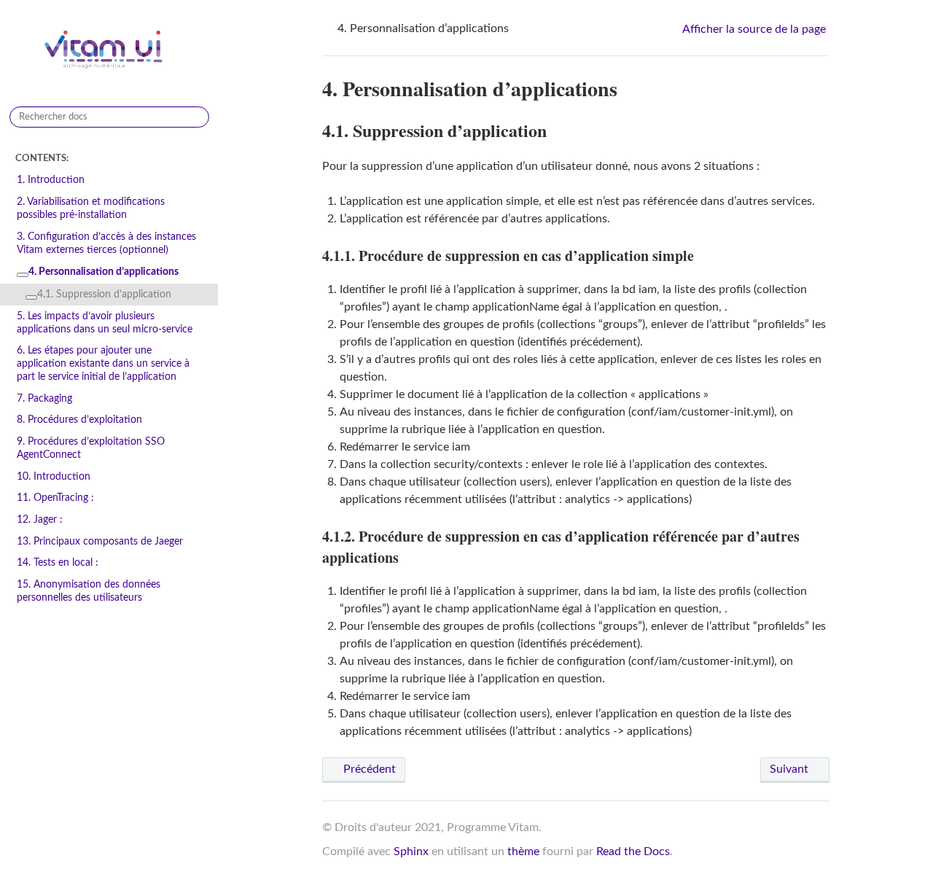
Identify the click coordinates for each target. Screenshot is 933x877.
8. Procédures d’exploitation (79, 419)
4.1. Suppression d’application (104, 294)
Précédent (368, 769)
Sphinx (411, 851)
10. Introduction (53, 476)
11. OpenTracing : (55, 497)
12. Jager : (40, 519)
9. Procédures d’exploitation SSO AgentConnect (91, 448)
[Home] (328, 28)
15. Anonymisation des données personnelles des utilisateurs (88, 591)
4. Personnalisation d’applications (103, 271)
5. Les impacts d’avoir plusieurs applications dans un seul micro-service (104, 323)
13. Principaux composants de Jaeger (100, 541)
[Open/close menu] (22, 275)
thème (523, 851)
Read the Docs (633, 851)
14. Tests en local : (57, 562)
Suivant (790, 769)
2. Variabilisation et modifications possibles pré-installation (91, 208)
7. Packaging (44, 398)
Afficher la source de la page (754, 29)
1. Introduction (51, 179)
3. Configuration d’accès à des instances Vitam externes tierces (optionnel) (106, 243)
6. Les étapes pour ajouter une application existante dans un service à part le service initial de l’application (103, 363)
